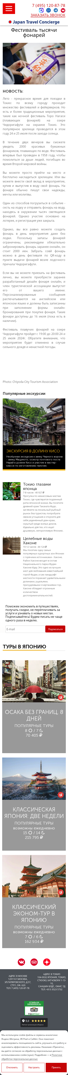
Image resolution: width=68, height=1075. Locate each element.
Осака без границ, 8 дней (34, 715)
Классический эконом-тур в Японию (34, 913)
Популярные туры (34, 725)
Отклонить (12, 1067)
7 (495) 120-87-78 (48, 5)
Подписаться (55, 629)
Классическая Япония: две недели (34, 812)
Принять (56, 1067)
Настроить (34, 1067)
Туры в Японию (24, 647)
